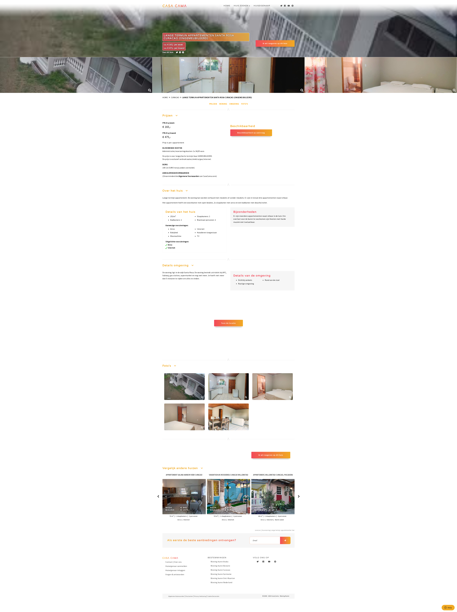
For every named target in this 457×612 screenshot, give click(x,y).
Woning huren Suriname (221, 574)
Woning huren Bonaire (220, 566)
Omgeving (234, 104)
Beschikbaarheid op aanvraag (251, 133)
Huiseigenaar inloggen (175, 570)
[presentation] (158, 496)
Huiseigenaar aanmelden (176, 566)
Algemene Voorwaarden (189, 176)
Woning (223, 104)
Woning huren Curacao (220, 570)
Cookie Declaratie (213, 596)
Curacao (175, 97)
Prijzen (213, 104)
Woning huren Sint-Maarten (223, 578)
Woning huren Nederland (221, 582)
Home (227, 6)
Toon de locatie (228, 323)
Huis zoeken (241, 6)
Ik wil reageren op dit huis (275, 43)
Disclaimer (189, 596)
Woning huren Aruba (219, 561)
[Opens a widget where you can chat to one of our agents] (448, 608)
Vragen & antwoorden (174, 574)
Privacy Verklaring (200, 596)
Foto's (244, 104)
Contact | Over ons (173, 562)
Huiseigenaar (262, 6)
